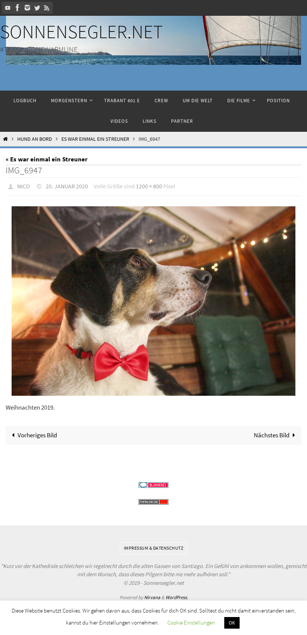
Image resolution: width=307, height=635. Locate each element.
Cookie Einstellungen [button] (191, 622)
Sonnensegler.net (81, 31)
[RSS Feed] (47, 7)
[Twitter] (37, 7)
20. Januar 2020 (67, 185)
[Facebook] (18, 7)
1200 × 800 (149, 185)
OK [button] (232, 623)
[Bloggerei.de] (153, 483)
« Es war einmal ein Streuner (47, 159)
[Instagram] (27, 7)
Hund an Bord (34, 139)
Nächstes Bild (271, 433)
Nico (23, 185)
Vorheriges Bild (37, 433)
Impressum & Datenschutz (153, 546)
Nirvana (152, 595)
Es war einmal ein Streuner (95, 139)
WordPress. (176, 595)
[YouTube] (8, 7)
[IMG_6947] (153, 299)
